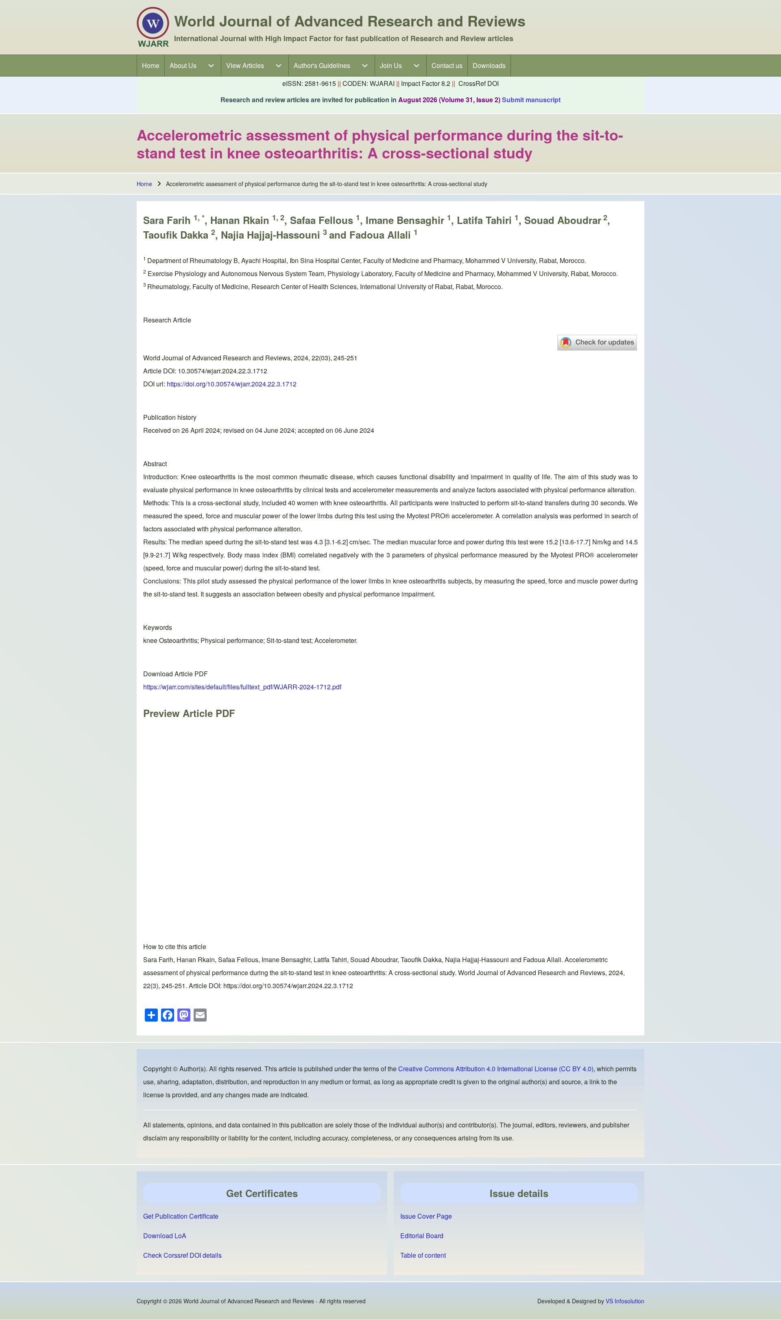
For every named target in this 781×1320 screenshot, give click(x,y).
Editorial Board (421, 1235)
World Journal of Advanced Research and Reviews (350, 20)
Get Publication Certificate (180, 1216)
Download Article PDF (175, 673)
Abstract (155, 463)
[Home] (153, 27)
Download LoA (164, 1235)
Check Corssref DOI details (182, 1255)
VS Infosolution (625, 1301)
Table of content (423, 1255)
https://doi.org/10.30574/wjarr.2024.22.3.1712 (232, 383)
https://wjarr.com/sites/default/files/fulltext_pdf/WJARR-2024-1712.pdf (242, 686)
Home (144, 184)
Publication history (169, 417)
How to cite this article (174, 946)
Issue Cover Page (426, 1216)
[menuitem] (150, 65)
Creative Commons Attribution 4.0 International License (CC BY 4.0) (495, 1068)
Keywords (157, 627)
